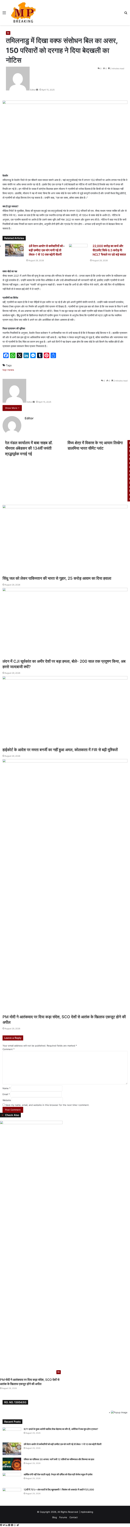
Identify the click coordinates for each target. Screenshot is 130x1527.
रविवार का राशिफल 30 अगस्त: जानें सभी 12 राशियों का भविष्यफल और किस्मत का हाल (59, 1459)
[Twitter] (4, 1525)
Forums (63, 1517)
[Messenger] (9, 1525)
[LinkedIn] (7, 1525)
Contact (73, 1517)
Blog (54, 1517)
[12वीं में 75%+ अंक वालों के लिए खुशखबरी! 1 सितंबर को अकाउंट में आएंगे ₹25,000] (12, 1494)
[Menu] (4, 14)
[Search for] (125, 14)
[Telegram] (17, 1525)
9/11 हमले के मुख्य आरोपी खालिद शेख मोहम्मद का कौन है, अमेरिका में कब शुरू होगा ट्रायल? (61, 1429)
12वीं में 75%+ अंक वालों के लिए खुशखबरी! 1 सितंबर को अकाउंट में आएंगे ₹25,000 (59, 1489)
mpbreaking (87, 1512)
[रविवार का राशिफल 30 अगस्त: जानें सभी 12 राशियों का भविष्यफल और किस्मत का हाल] (12, 1464)
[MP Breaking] (23, 12)
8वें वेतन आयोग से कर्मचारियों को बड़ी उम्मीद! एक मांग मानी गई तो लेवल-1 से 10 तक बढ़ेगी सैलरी (62, 1444)
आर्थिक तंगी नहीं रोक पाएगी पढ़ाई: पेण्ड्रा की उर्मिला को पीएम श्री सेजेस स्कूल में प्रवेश (58, 1474)
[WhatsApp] (15, 1525)
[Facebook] (1, 1525)
